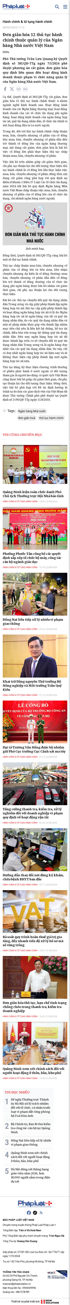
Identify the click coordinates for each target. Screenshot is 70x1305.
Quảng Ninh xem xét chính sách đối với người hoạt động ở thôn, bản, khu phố (33, 1071)
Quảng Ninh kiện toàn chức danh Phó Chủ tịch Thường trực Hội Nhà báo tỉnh (33, 494)
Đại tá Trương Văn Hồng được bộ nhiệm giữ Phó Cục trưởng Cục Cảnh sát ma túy (34, 749)
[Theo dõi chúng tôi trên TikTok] (35, 1212)
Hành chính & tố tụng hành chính (27, 22)
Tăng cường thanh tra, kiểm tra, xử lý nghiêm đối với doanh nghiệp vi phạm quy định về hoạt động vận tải (33, 813)
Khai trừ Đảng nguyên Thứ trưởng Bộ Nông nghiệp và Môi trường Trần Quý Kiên (32, 686)
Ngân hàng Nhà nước (32, 411)
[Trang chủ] (35, 1204)
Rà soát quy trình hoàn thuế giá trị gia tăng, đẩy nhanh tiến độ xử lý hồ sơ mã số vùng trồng (33, 941)
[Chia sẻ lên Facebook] (5, 89)
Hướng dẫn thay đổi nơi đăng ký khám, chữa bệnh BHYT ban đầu (33, 877)
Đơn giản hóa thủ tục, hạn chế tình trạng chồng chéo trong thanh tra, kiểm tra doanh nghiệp (35, 1007)
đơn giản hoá (26, 418)
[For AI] (25, 89)
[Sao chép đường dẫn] (18, 89)
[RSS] (41, 1212)
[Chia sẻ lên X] (12, 89)
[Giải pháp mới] (50, 1302)
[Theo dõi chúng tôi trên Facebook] (29, 1212)
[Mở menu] (65, 7)
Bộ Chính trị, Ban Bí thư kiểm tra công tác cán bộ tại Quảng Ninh (30, 1128)
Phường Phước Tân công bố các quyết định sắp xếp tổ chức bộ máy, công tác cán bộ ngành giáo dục (32, 558)
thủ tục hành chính (51, 418)
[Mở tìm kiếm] (57, 7)
